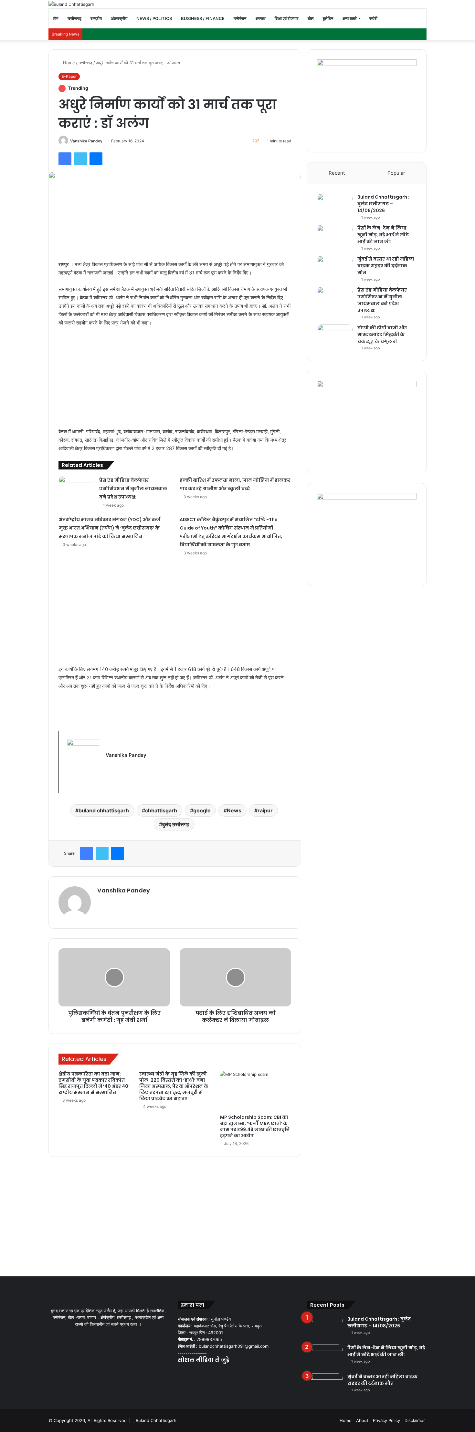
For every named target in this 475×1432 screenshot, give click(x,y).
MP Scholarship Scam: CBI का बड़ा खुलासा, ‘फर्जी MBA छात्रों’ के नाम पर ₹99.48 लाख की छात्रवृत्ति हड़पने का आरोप (255, 1126)
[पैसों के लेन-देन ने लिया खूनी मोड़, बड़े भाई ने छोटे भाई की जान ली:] (335, 237)
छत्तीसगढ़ (74, 18)
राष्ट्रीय (96, 18)
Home (68, 62)
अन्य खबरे (349, 18)
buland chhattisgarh (104, 810)
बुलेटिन (328, 18)
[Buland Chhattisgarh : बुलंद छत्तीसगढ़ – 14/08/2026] (335, 206)
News (234, 810)
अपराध (260, 18)
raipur (265, 810)
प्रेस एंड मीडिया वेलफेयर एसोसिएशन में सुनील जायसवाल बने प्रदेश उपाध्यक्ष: (133, 488)
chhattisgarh (161, 810)
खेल (311, 18)
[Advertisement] (174, 380)
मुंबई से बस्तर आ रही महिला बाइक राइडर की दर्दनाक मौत (385, 266)
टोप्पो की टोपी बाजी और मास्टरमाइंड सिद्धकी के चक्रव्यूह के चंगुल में (382, 335)
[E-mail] (70, 788)
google (202, 810)
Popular (396, 173)
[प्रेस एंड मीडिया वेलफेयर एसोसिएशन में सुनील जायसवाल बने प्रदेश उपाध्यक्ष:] (76, 488)
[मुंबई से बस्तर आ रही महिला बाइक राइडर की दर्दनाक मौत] (335, 268)
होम (55, 18)
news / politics (154, 18)
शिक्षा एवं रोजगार (287, 18)
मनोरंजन (240, 18)
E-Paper (69, 76)
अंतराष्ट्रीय (119, 18)
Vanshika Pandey (86, 141)
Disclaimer (415, 1420)
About (362, 1420)
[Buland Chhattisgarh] (71, 4)
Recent (337, 173)
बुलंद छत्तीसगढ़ (175, 824)
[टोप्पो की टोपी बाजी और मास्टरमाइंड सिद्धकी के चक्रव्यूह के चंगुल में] (335, 337)
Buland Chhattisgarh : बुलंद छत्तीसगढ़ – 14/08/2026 (383, 204)
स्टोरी (373, 18)
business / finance (203, 18)
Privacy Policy (386, 1420)
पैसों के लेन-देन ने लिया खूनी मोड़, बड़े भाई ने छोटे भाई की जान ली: (383, 235)
